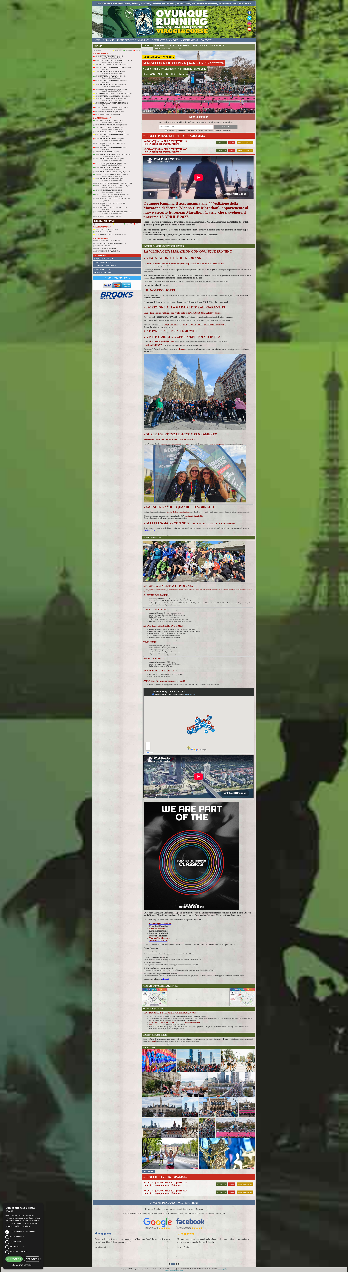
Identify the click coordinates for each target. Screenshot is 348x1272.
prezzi (231, 142)
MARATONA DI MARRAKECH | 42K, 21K (113, 125)
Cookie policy (222, 1269)
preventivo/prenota (245, 142)
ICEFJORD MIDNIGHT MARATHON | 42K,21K (115, 186)
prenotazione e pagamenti (133, 40)
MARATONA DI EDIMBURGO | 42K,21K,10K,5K (116, 183)
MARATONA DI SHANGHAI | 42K (111, 216)
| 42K (112, 72)
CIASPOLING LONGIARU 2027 (110, 241)
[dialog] (23, 1236)
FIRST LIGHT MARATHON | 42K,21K (112, 120)
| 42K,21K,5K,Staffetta (115, 154)
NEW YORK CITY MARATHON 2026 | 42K (113, 107)
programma (221, 142)
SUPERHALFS (217, 45)
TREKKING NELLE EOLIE (108, 246)
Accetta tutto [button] (14, 1259)
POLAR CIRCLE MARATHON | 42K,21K (113, 98)
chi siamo (108, 40)
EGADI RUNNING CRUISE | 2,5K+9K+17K (113, 65)
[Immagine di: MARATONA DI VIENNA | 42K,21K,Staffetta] (170, 1153)
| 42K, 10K (112, 76)
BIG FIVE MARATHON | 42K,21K (111, 190)
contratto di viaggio (165, 40)
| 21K (115, 67)
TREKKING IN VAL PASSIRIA (110, 251)
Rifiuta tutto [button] (32, 1259)
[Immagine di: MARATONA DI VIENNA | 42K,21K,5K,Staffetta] (159, 1060)
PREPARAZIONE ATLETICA (103, 262)
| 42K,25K (116, 60)
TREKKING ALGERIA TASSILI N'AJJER (112, 234)
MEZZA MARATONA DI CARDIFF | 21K (113, 203)
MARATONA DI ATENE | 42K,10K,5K (111, 112)
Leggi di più (25, 1226)
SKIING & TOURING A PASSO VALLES (113, 243)
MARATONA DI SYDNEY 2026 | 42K (112, 56)
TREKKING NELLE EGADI (109, 229)
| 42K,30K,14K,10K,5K (115, 93)
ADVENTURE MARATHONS (168, 49)
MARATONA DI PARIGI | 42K (109, 152)
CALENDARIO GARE (101, 255)
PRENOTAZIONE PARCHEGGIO (105, 266)
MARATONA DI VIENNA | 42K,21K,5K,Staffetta (183, 63)
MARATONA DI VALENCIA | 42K (111, 114)
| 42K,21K (112, 127)
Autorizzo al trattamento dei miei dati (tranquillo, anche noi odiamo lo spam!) (199, 130)
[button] (169, 1264)
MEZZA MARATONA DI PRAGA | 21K (112, 143)
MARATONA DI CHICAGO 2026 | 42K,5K (113, 89)
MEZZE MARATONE (180, 45)
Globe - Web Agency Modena (174, 1270)
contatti (206, 40)
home (97, 40)
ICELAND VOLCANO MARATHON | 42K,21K (115, 194)
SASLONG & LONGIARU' (108, 248)
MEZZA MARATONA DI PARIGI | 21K (112, 132)
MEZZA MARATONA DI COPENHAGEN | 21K (115, 199)
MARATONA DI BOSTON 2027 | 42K (112, 159)
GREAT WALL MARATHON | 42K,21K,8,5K (114, 174)
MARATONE (161, 45)
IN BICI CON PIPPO (106, 232)
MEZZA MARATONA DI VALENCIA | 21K (113, 207)
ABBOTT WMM (199, 45)
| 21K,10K (115, 134)
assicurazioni (189, 40)
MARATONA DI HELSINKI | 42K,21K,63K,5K (115, 172)
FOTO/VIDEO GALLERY (102, 272)
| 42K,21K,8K (113, 85)
